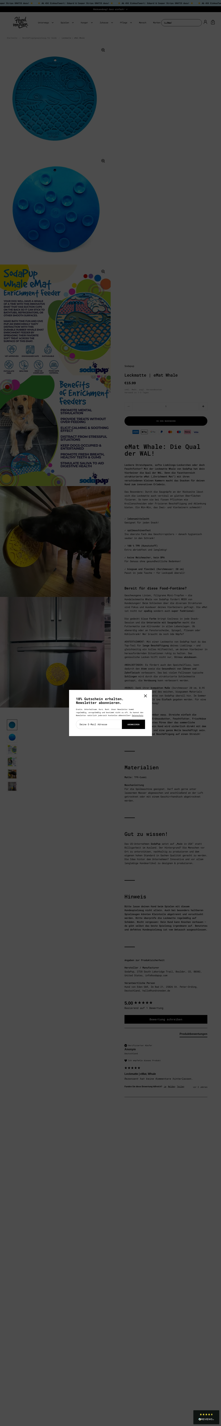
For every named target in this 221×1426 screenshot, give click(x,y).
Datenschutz (137, 715)
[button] (206, 1417)
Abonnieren (133, 724)
